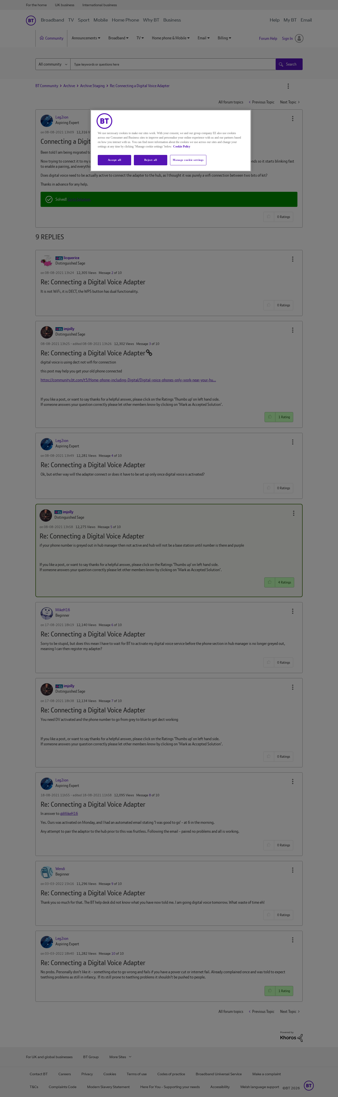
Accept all (114, 159)
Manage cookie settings (188, 159)
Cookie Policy (181, 146)
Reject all (150, 159)
